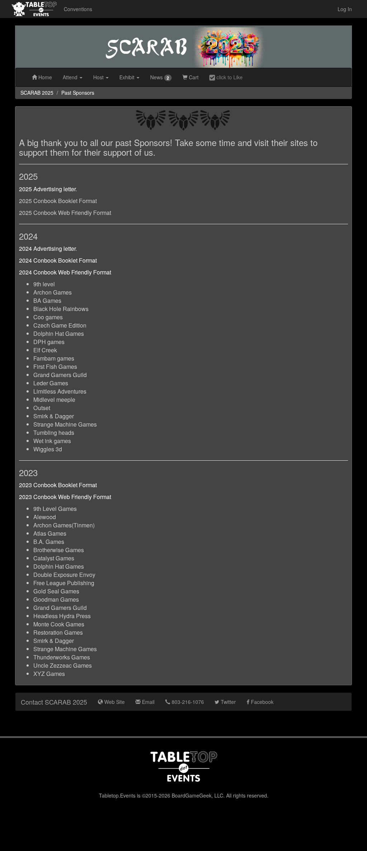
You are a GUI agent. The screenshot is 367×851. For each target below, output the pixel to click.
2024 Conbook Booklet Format (58, 260)
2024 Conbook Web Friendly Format (65, 272)
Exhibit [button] (127, 77)
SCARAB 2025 (36, 92)
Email (147, 701)
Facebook (261, 701)
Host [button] (99, 77)
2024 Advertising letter (47, 248)
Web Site (114, 701)
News (159, 77)
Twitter (227, 701)
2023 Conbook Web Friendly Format (65, 497)
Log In (345, 9)
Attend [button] (71, 77)
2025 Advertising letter (47, 189)
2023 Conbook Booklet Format (58, 485)
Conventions (78, 9)
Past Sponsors (77, 92)
